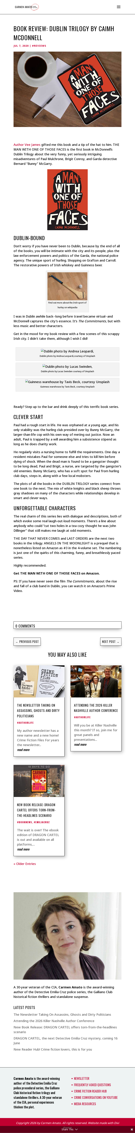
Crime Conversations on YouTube (96, 1097)
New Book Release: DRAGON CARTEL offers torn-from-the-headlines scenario (36, 810)
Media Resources (85, 1103)
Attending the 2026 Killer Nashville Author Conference (54, 1021)
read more (23, 749)
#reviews (39, 45)
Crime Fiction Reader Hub (90, 1091)
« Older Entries (25, 864)
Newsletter (81, 1078)
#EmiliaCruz (42, 822)
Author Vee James (27, 144)
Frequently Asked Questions (92, 1084)
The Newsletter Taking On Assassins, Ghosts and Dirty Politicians (38, 710)
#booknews (24, 822)
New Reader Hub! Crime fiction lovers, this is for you (53, 1049)
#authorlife (25, 722)
